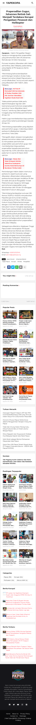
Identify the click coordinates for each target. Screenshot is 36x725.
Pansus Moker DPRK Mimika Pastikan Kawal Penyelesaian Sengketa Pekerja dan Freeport (10, 322)
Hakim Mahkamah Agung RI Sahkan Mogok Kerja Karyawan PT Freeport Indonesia (9, 486)
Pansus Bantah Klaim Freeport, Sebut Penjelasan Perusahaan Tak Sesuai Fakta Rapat (10, 341)
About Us (15, 714)
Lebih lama (30, 301)
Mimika (19, 261)
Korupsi (13, 261)
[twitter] (13, 704)
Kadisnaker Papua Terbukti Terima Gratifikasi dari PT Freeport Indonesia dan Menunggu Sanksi (25, 505)
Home (8, 714)
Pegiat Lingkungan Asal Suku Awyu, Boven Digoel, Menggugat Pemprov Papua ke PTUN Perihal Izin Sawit (26, 322)
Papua (7, 577)
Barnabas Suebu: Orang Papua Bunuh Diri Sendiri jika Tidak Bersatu (10, 561)
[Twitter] (13, 267)
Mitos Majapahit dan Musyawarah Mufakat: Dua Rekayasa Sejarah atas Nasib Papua (17, 435)
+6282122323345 (14, 252)
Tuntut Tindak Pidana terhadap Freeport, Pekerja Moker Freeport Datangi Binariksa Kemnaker (9, 542)
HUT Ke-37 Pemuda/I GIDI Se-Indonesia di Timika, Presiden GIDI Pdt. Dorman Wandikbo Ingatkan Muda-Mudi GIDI (14, 93)
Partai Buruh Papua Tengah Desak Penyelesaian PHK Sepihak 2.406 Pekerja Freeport (25, 397)
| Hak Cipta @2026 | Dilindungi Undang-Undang (18, 719)
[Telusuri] (32, 3)
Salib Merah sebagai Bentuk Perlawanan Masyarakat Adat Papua (16, 440)
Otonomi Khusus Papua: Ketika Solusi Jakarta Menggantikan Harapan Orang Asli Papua (17, 421)
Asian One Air (10, 259)
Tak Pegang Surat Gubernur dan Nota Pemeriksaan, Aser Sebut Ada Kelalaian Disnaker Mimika (17, 461)
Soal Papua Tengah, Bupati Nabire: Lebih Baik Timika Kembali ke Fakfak (26, 486)
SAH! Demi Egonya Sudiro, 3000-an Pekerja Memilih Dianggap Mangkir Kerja (9, 505)
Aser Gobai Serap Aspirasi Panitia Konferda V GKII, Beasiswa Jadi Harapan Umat (24, 360)
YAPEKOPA (13, 3)
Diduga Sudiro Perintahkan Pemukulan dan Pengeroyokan (24, 341)
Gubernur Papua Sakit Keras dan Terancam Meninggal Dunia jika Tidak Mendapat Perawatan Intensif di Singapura (26, 542)
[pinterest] (26, 704)
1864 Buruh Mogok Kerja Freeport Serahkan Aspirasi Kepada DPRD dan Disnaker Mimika (9, 360)
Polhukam (9, 580)
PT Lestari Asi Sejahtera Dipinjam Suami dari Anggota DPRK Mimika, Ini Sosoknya (19, 595)
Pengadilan (26, 261)
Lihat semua (29, 276)
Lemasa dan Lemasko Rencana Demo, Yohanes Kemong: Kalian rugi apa (19, 609)
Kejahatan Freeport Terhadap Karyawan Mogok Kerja (25, 523)
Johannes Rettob (21, 259)
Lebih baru (5, 301)
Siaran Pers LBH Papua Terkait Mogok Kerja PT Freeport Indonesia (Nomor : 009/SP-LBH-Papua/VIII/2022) (18, 446)
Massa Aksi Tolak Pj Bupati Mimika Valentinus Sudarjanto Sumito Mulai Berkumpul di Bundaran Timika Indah (14, 163)
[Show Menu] (3, 3)
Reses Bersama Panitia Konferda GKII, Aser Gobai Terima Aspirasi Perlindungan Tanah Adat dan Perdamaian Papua (19, 656)
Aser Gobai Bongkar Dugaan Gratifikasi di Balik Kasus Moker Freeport (26, 379)
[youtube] (18, 704)
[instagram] (22, 704)
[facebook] (9, 704)
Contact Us (14, 716)
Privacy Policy (25, 714)
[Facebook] (9, 267)
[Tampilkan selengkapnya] (24, 267)
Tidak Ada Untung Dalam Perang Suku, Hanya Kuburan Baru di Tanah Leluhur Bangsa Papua (16, 428)
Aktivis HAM (22, 580)
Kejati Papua (6, 261)
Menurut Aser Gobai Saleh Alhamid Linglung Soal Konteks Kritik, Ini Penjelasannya (18, 616)
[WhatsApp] (17, 267)
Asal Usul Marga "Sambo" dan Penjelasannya (8, 397)
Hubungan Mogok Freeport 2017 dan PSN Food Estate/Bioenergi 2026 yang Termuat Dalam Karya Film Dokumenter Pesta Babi (17, 414)
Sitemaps (23, 716)
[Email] (20, 267)
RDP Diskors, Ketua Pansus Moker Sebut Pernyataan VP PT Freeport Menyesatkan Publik (9, 379)
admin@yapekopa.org (13, 255)
